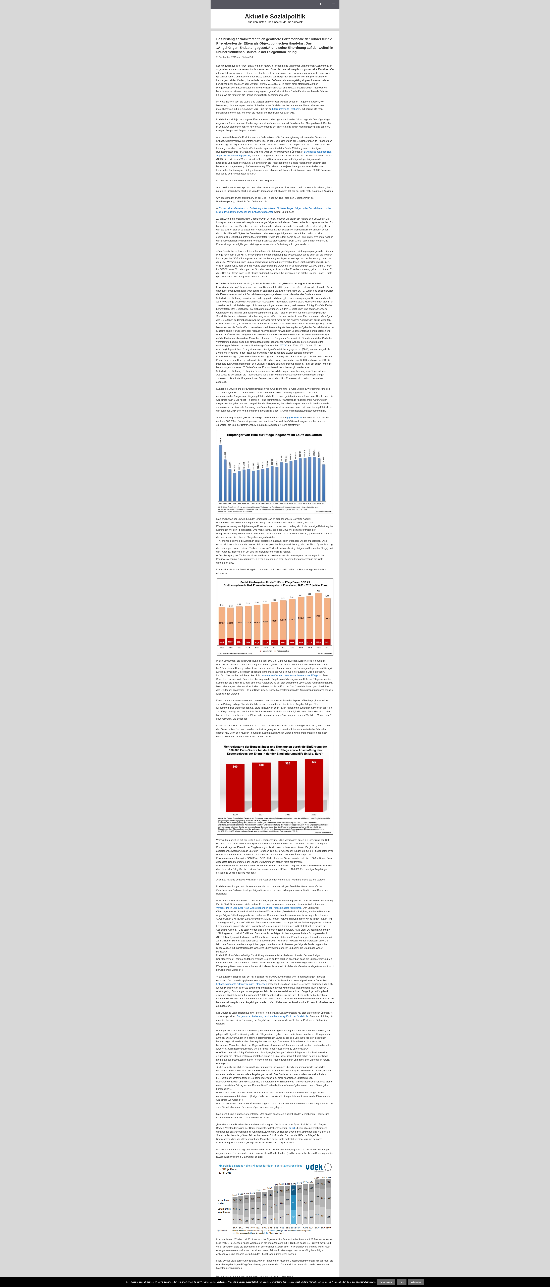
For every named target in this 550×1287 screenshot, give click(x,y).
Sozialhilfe (287, 1276)
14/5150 (282, 345)
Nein (401, 1282)
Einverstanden (386, 1282)
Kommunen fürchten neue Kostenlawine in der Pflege (290, 675)
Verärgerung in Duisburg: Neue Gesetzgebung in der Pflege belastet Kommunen (258, 908)
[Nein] (546, 1281)
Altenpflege (225, 1276)
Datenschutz (416, 1282)
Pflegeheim (252, 1276)
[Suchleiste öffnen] (322, 4)
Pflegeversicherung (270, 1276)
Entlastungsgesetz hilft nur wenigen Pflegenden (241, 984)
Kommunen (239, 1276)
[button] (333, 4)
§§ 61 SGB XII (294, 417)
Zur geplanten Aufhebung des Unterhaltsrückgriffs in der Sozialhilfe (272, 1016)
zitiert (292, 1128)
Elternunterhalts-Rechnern (286, 109)
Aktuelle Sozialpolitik (275, 16)
